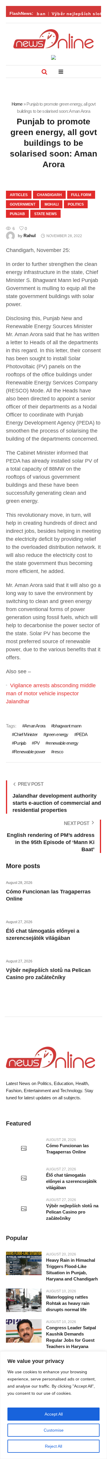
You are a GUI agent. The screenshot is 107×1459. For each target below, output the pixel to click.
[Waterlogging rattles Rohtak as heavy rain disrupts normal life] (24, 1300)
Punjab (17, 214)
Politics (76, 204)
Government (22, 204)
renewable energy (63, 743)
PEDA (82, 734)
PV (37, 743)
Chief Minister (25, 734)
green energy (56, 734)
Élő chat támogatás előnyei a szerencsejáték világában (71, 1181)
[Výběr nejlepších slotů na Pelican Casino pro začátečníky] (24, 1209)
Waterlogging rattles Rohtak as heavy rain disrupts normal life (67, 1303)
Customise (54, 1430)
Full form (81, 195)
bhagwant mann (67, 725)
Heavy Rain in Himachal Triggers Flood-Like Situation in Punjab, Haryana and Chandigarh (72, 1269)
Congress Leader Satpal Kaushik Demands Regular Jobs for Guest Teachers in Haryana (71, 1337)
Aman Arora (34, 725)
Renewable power (29, 751)
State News (45, 214)
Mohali (52, 204)
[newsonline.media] (53, 38)
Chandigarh (49, 195)
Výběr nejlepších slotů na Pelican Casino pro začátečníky (72, 1212)
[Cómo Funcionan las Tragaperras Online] (24, 1149)
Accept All (54, 1414)
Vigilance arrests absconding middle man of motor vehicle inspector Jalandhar (51, 693)
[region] (53, 1405)
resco (58, 751)
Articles (19, 195)
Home (17, 104)
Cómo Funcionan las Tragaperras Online (67, 1148)
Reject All (53, 1446)
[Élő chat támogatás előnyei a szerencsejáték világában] (24, 1178)
